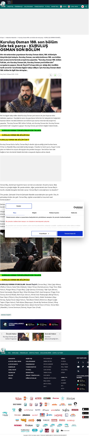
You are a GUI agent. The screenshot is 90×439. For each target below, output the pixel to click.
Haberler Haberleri (11, 37)
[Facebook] (78, 362)
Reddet (19, 206)
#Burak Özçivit (6, 315)
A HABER (63, 383)
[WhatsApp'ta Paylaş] (55, 75)
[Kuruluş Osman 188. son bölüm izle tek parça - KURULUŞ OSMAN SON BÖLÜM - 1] (30, 251)
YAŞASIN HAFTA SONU (50, 378)
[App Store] (30, 324)
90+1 (45, 386)
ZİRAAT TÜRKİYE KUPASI (33, 375)
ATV (62, 386)
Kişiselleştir (43, 233)
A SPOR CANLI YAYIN (14, 361)
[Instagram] (88, 362)
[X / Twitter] (83, 362)
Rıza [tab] (14, 212)
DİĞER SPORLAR (31, 378)
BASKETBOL (55, 6)
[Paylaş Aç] (86, 6)
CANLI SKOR (12, 370)
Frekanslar (24, 353)
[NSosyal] (88, 366)
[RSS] (78, 371)
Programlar (48, 358)
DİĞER (63, 372)
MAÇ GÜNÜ (47, 381)
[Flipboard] (83, 366)
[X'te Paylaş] (51, 75)
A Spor (2, 37)
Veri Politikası (34, 353)
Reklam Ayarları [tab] (54, 212)
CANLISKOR (9, 2)
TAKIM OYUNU (48, 372)
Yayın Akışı (15, 353)
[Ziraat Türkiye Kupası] (82, 6)
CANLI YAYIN (74, 6)
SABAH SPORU (48, 361)
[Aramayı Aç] (88, 352)
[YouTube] (78, 366)
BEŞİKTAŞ (10, 6)
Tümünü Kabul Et (70, 233)
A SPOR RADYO (13, 364)
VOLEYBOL (64, 370)
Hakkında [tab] (74, 212)
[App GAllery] (54, 324)
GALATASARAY (28, 6)
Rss (9, 353)
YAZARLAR (11, 372)
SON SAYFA (47, 375)
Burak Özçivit (31, 284)
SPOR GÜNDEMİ (48, 364)
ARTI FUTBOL (47, 383)
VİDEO (65, 6)
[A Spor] (2, 4)
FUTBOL (47, 6)
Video (63, 358)
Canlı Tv (64, 377)
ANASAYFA (11, 358)
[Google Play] (42, 324)
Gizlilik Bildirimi (45, 353)
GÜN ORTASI (47, 370)
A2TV (62, 388)
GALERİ (10, 375)
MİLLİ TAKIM (64, 367)
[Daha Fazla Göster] (59, 75)
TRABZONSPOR (39, 6)
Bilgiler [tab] (34, 212)
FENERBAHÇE (19, 6)
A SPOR (63, 380)
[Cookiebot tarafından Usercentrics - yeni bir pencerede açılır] (75, 207)
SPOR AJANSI (47, 367)
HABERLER (11, 367)
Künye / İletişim (58, 353)
